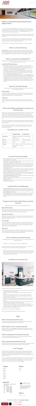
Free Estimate (4, 403)
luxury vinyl (14, 328)
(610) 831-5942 (6, 385)
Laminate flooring (5, 50)
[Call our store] (10, 404)
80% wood (28, 74)
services (22, 361)
